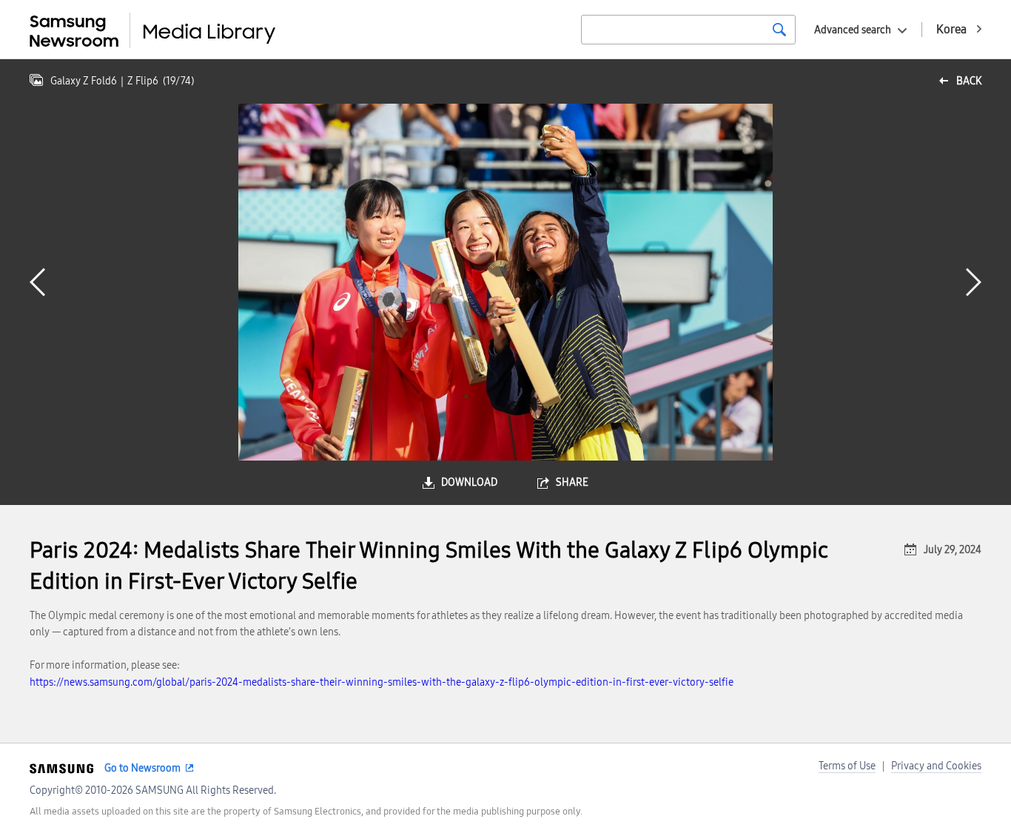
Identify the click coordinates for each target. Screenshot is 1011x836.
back (968, 81)
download (469, 482)
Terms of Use (847, 766)
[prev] (37, 282)
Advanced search (852, 30)
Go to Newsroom (142, 768)
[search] (779, 29)
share (572, 482)
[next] (973, 282)
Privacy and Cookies (936, 766)
